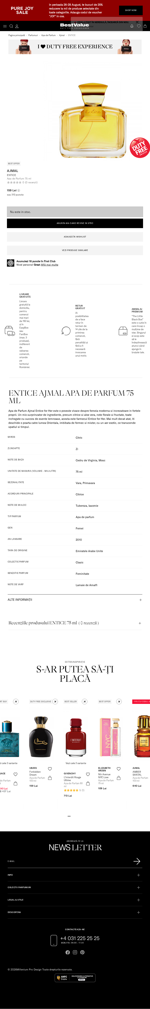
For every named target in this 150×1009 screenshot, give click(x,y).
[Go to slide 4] (77, 815)
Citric (79, 437)
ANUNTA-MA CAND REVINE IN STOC (75, 223)
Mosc (102, 460)
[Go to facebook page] (67, 952)
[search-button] (11, 26)
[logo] (74, 26)
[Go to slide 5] (80, 815)
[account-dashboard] (17, 26)
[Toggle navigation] (5, 26)
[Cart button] (145, 26)
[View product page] (41, 734)
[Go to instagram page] (75, 952)
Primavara (89, 483)
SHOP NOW (131, 10)
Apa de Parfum (48, 35)
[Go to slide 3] (75, 815)
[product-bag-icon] (15, 783)
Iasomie (93, 505)
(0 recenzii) (31, 182)
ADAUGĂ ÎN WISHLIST (75, 236)
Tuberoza (81, 505)
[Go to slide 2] (72, 815)
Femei (79, 528)
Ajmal (62, 35)
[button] (16, 701)
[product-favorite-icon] (15, 774)
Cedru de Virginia (86, 460)
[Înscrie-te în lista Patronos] (136, 861)
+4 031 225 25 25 (80, 938)
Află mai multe (49, 264)
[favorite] (138, 26)
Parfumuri (33, 35)
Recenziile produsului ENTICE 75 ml (53, 622)
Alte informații (20, 599)
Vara (78, 483)
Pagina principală (16, 35)
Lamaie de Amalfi (86, 585)
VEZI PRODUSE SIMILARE (75, 250)
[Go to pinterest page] (82, 952)
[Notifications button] (132, 26)
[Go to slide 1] (69, 815)
